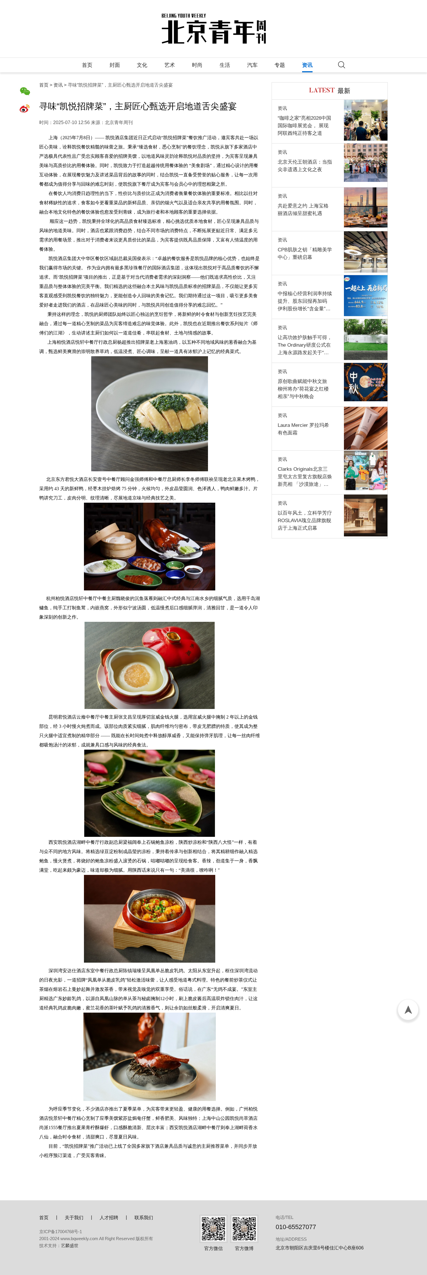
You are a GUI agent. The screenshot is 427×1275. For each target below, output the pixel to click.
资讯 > (60, 85)
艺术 (169, 65)
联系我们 (143, 1217)
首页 (87, 65)
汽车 (252, 65)
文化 (142, 65)
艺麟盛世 (69, 1245)
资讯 (307, 65)
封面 (115, 65)
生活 (225, 65)
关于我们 (74, 1217)
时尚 (197, 65)
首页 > (45, 85)
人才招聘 (109, 1217)
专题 (279, 65)
